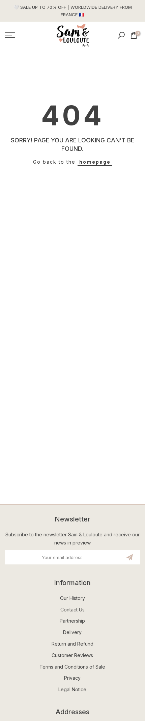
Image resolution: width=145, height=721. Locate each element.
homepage (95, 162)
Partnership (72, 621)
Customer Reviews (72, 655)
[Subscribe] (129, 557)
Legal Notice (72, 689)
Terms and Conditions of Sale (72, 667)
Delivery (72, 632)
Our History (72, 598)
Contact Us (72, 609)
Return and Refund (72, 644)
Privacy (72, 678)
